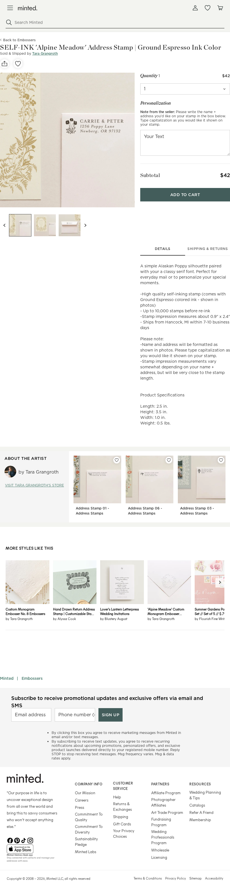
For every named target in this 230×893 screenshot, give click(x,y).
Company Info (88, 784)
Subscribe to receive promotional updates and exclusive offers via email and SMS (107, 701)
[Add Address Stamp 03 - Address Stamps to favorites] (221, 460)
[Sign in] (195, 7)
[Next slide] (85, 225)
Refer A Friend (201, 812)
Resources (200, 784)
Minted (6, 678)
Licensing (159, 857)
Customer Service (123, 786)
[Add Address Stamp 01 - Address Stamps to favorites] (116, 460)
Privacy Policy (175, 878)
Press (79, 807)
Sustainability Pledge (86, 841)
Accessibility (214, 878)
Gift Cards (122, 824)
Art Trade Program (167, 812)
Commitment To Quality (89, 816)
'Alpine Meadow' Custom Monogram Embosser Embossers (166, 611)
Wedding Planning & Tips (205, 794)
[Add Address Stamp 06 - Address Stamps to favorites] (168, 460)
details (163, 249)
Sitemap (195, 878)
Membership (200, 819)
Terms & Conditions (148, 878)
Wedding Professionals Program (162, 837)
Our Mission (85, 792)
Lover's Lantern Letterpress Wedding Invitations (119, 611)
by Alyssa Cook (64, 618)
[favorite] (17, 63)
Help (117, 797)
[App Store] (34, 848)
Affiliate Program (166, 792)
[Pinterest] (16, 840)
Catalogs (197, 805)
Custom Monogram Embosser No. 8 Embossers (25, 611)
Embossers (32, 678)
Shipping (120, 816)
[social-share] (4, 63)
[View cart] (219, 7)
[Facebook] (10, 840)
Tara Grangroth (45, 53)
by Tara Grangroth (19, 618)
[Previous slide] (4, 225)
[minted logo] (27, 8)
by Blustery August (113, 618)
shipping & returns (207, 249)
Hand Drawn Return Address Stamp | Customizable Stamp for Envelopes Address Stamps (74, 611)
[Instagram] (30, 840)
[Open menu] (10, 7)
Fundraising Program (161, 821)
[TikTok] (23, 840)
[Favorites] (207, 7)
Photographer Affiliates (163, 802)
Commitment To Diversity (89, 829)
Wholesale (160, 850)
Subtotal (150, 175)
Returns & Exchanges (122, 806)
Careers (81, 800)
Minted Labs (85, 851)
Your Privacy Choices (123, 833)
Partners (160, 784)
